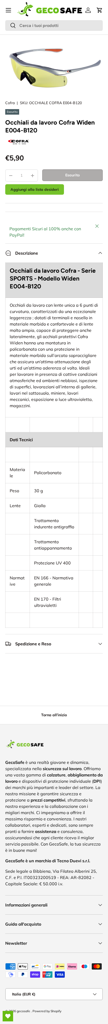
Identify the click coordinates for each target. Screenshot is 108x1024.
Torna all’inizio (54, 715)
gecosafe (24, 1011)
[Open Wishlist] (8, 1016)
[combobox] (54, 25)
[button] (99, 10)
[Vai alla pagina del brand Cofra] (18, 138)
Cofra (10, 102)
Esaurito (72, 175)
